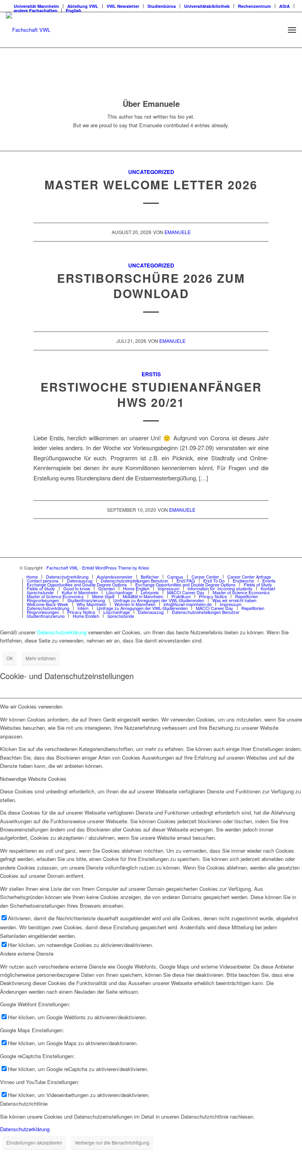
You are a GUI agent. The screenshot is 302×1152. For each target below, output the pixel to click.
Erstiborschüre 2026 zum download (151, 285)
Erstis (151, 374)
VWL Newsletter (123, 6)
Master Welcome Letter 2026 (151, 184)
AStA (284, 6)
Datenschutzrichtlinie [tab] (24, 1103)
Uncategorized (151, 172)
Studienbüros (161, 6)
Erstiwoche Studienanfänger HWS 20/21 (151, 394)
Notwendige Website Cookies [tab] (33, 778)
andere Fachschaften (35, 10)
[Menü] (292, 29)
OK (9, 658)
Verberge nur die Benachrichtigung (112, 1142)
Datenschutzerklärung (25, 1129)
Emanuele (177, 232)
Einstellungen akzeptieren (34, 1142)
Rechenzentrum (254, 6)
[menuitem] (32, 576)
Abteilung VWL (82, 6)
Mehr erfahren (41, 658)
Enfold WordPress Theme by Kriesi (115, 567)
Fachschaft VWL (62, 567)
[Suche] (274, 30)
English (73, 10)
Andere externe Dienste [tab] (26, 953)
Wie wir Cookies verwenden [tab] (31, 706)
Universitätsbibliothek (207, 6)
